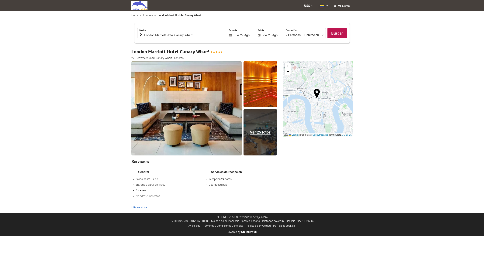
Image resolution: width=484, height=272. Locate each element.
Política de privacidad (258, 225)
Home (134, 15)
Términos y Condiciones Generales (223, 225)
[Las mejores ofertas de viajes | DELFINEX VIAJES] (139, 5)
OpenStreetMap (320, 135)
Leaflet (295, 135)
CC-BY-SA (347, 135)
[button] (308, 5)
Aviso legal (194, 225)
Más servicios (139, 207)
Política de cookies (284, 225)
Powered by (242, 231)
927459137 (278, 221)
